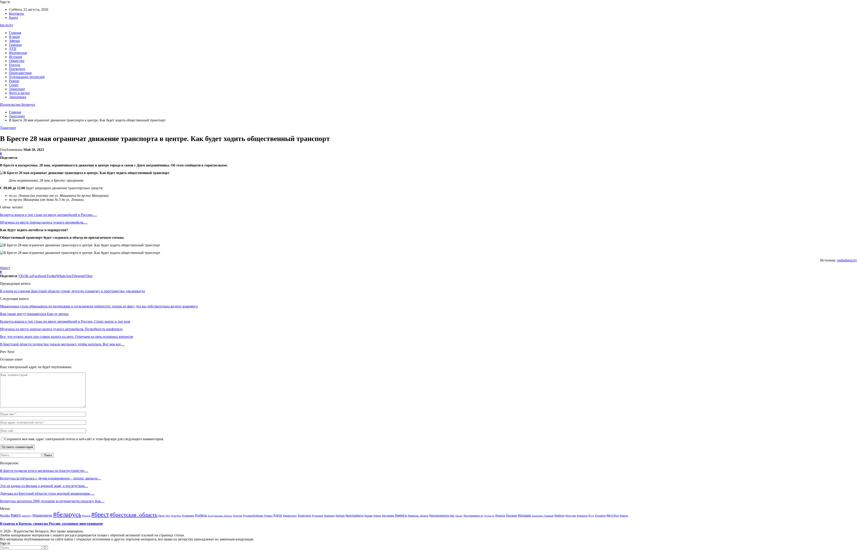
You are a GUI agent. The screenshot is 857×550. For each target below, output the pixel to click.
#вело (161, 515)
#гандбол (176, 516)
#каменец (329, 515)
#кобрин (340, 515)
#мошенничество (441, 515)
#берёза (86, 515)
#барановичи (42, 515)
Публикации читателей (27, 77)
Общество (16, 61)
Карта (13, 17)
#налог (459, 515)
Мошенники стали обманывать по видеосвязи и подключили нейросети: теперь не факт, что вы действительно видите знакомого (99, 306)
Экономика (17, 97)
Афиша (14, 41)
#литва (377, 515)
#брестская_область (133, 514)
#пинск (500, 515)
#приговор (537, 515)
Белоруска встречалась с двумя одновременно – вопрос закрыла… (50, 478)
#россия (571, 515)
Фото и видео (19, 93)
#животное (290, 515)
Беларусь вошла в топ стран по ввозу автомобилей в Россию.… (48, 215)
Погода (14, 65)
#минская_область (418, 515)
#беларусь (67, 514)
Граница (15, 45)
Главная (15, 33)
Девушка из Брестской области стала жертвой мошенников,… (47, 493)
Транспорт (17, 89)
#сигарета (582, 515)
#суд (591, 515)
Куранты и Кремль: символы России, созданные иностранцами (51, 523)
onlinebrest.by (847, 260)
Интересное (18, 53)
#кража (368, 515)
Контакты (16, 13)
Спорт (14, 85)
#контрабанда (354, 515)
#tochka (5, 515)
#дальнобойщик (253, 515)
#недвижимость (473, 515)
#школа (624, 515)
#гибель (201, 515)
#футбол (612, 515)
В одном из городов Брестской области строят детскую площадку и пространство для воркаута (72, 291)
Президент (17, 69)
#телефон (600, 515)
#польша (524, 515)
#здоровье (317, 515)
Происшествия (20, 73)
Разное (14, 81)
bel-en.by (6, 25)
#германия (188, 515)
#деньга (268, 515)
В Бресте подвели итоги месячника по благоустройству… (44, 471)
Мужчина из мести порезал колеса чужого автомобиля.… (43, 222)
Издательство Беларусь (17, 104)
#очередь (489, 516)
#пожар (511, 515)
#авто (16, 515)
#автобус (26, 515)
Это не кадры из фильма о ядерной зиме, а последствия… (44, 486)
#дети (277, 515)
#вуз (168, 516)
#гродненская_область (220, 515)
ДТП (12, 49)
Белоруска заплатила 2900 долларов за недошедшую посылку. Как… (52, 501)
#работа (559, 515)
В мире (14, 37)
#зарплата (304, 515)
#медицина (388, 515)
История (15, 57)
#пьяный (548, 515)
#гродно (237, 515)
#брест (5, 268)
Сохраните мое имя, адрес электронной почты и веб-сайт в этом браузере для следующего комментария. (84, 439)
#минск (401, 515)
